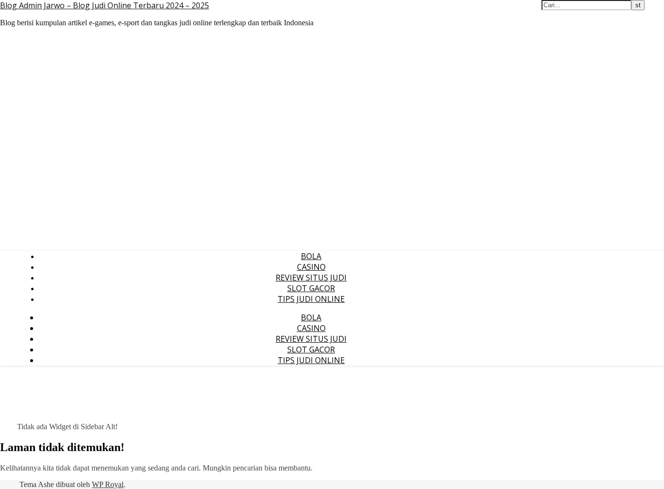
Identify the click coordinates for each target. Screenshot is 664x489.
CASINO (311, 267)
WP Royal (107, 484)
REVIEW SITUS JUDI (311, 277)
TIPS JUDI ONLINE (311, 299)
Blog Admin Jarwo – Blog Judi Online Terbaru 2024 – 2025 (104, 5)
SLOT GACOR (311, 288)
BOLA (311, 256)
